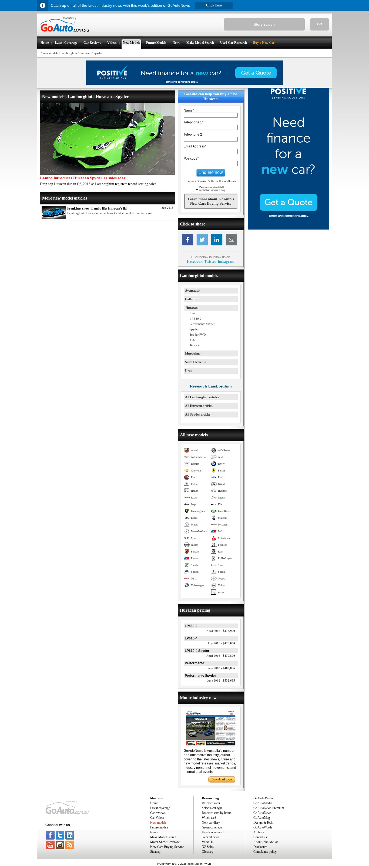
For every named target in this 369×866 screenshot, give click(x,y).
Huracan (192, 308)
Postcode (191, 158)
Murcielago (192, 353)
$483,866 (221, 668)
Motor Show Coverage (165, 842)
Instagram (226, 261)
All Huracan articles (199, 406)
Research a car (211, 803)
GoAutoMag (261, 818)
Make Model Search (163, 837)
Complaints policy (265, 852)
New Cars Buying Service (167, 847)
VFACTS (208, 842)
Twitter (210, 261)
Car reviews (158, 813)
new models (50, 53)
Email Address (195, 146)
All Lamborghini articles (202, 397)
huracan (85, 53)
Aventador (192, 290)
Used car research (213, 832)
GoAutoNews (262, 813)
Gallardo (191, 299)
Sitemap (155, 852)
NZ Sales (208, 847)
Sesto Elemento (195, 362)
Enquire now (211, 172)
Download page (222, 779)
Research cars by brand (217, 813)
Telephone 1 (193, 122)
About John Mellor (265, 842)
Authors (258, 832)
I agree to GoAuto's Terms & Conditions (211, 181)
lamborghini (69, 53)
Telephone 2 (193, 134)
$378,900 (220, 630)
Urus (188, 371)
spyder (98, 53)
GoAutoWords (262, 827)
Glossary (207, 852)
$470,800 (220, 655)
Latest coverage (160, 808)
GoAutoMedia (262, 803)
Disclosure (260, 847)
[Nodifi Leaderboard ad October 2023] (184, 83)
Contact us (260, 837)
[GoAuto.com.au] (63, 34)
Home (154, 803)
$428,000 (221, 643)
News (154, 832)
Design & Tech (263, 822)
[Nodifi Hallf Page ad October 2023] (288, 228)
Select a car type (212, 808)
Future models (159, 827)
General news (210, 837)
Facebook (195, 261)
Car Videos (157, 818)
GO (319, 24)
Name (189, 110)
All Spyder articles (197, 414)
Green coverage (212, 827)
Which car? (209, 818)
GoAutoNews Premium (268, 808)
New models (158, 822)
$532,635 (221, 680)
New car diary (211, 822)
